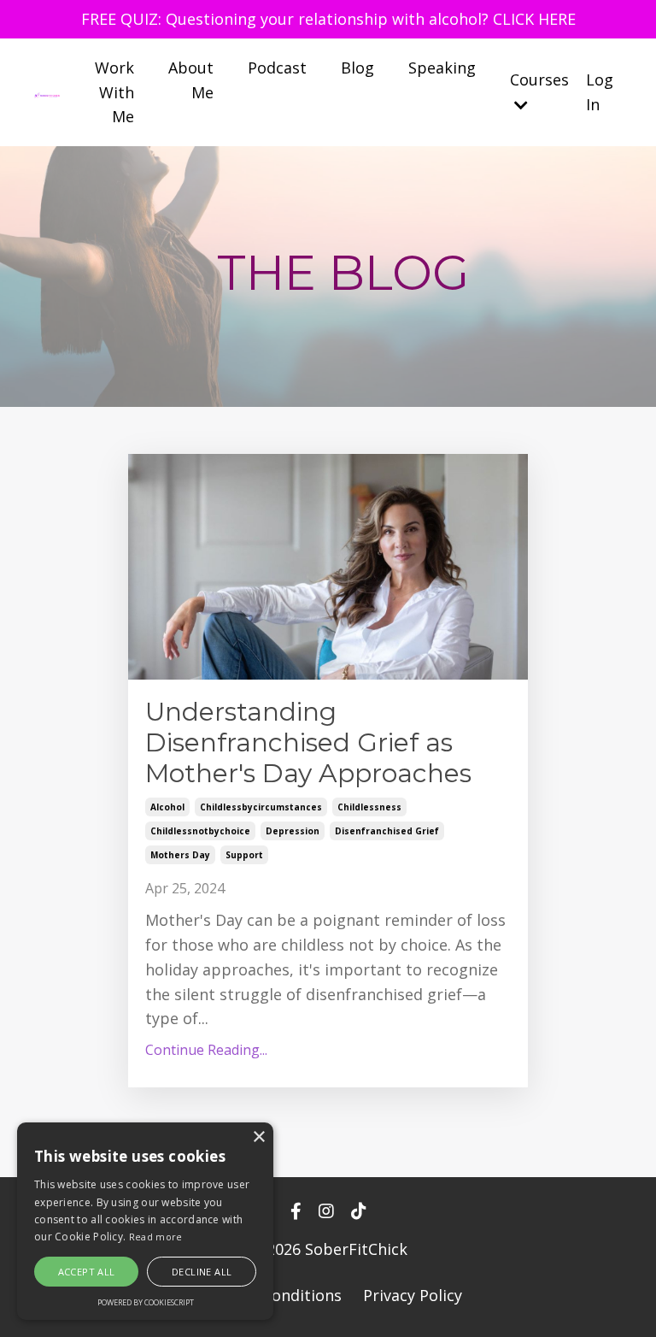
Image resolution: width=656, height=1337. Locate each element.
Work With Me (114, 92)
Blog (357, 67)
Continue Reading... (206, 1049)
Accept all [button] (86, 1271)
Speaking (442, 67)
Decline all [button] (201, 1271)
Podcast (277, 67)
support (244, 855)
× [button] (258, 1137)
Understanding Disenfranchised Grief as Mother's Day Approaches (308, 743)
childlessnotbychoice (200, 831)
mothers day (180, 855)
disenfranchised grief (387, 831)
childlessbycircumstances (261, 807)
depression (292, 831)
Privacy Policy (412, 1295)
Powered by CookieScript (145, 1302)
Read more (156, 1236)
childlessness (369, 807)
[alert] (145, 1221)
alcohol (167, 807)
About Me (191, 80)
